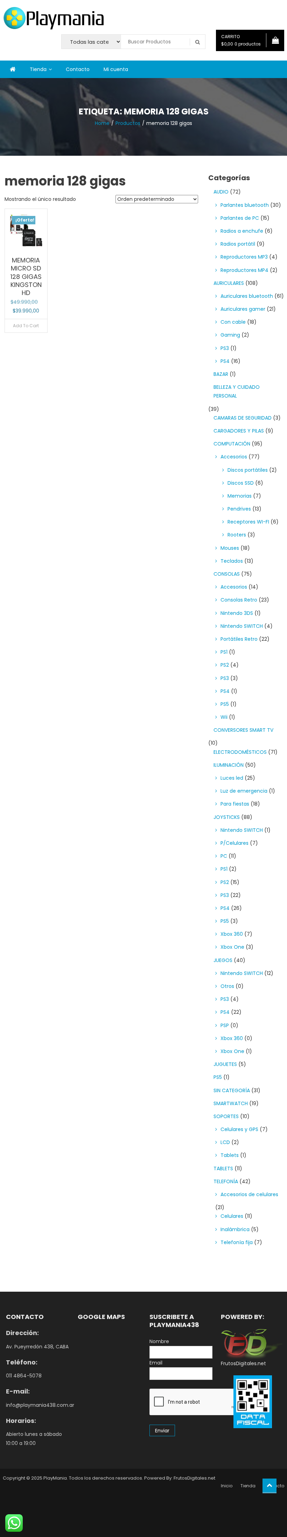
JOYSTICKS (227, 817)
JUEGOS (223, 960)
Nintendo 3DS (236, 613)
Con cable (233, 321)
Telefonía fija (236, 1242)
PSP (224, 1025)
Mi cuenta (116, 69)
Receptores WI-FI (248, 521)
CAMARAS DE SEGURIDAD (243, 417)
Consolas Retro (238, 599)
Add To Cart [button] (26, 326)
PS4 (225, 361)
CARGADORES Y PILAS (239, 430)
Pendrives (239, 508)
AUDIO (221, 191)
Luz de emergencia (243, 790)
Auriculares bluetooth (246, 296)
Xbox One (232, 946)
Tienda (38, 69)
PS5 (224, 704)
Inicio (226, 1486)
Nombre (159, 1341)
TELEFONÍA (226, 1181)
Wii (223, 717)
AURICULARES (229, 283)
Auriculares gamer (242, 309)
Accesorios (233, 456)
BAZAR (221, 374)
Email (155, 1362)
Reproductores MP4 (244, 270)
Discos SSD (240, 482)
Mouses (229, 548)
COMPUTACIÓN (232, 443)
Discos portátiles (247, 469)
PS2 (224, 664)
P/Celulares (234, 843)
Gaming (230, 334)
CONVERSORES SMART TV (243, 730)
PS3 (224, 348)
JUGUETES (225, 1064)
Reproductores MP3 (244, 256)
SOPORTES (226, 1116)
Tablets (229, 1155)
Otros (227, 986)
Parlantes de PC (239, 218)
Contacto (78, 69)
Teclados (231, 560)
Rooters (236, 534)
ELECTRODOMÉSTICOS (240, 752)
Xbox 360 (231, 934)
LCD (225, 1142)
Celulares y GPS (239, 1129)
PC (223, 855)
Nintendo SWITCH (241, 626)
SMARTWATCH (231, 1103)
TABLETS (223, 1168)
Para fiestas (234, 803)
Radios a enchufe (241, 230)
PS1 (223, 651)
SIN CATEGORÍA (232, 1090)
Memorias (239, 495)
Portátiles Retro (239, 639)
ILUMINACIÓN (229, 765)
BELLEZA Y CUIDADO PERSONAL (237, 391)
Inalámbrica (235, 1229)
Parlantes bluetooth (244, 205)
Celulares (231, 1216)
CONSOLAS (227, 573)
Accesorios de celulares (249, 1194)
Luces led (231, 777)
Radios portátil (237, 243)
